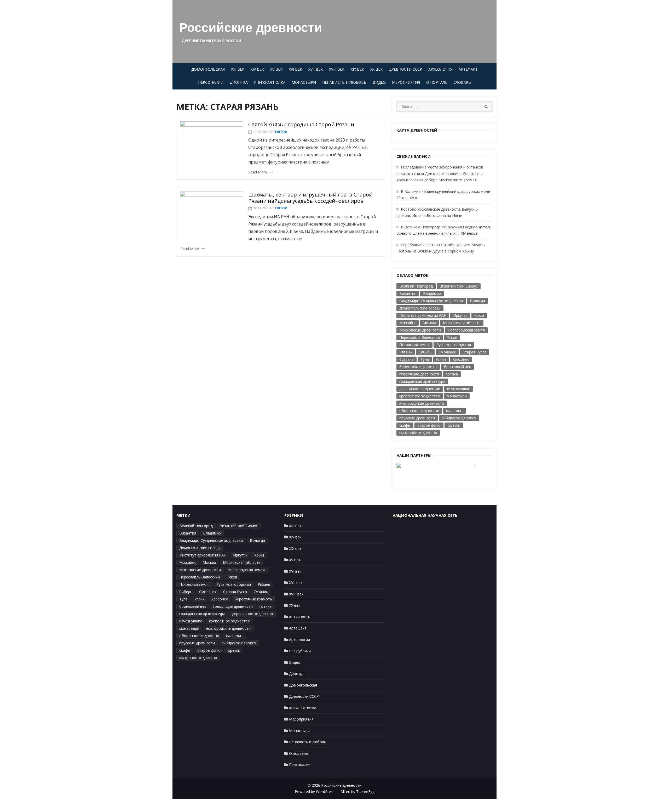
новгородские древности (421, 403)
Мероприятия (406, 82)
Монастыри (304, 82)
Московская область (462, 322)
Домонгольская (208, 69)
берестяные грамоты (418, 366)
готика (452, 374)
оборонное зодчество (419, 410)
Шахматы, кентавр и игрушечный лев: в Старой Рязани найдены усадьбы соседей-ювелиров (310, 197)
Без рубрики (300, 650)
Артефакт (468, 69)
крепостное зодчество (419, 395)
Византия (407, 293)
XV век (276, 69)
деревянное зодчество (419, 388)
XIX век (357, 69)
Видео (379, 82)
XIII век (237, 69)
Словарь (462, 82)
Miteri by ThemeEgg (357, 791)
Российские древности (250, 28)
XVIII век (336, 69)
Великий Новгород (416, 286)
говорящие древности (419, 374)
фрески (453, 425)
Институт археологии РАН (422, 315)
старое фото (429, 425)
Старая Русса (474, 352)
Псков (452, 337)
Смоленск (447, 352)
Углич (441, 359)
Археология (440, 69)
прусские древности (417, 417)
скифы (405, 425)
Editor (281, 132)
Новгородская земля (466, 330)
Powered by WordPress (314, 791)
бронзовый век (457, 366)
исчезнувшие (458, 388)
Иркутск (460, 315)
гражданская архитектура (422, 381)
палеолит (454, 410)
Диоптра (239, 82)
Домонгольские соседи (420, 308)
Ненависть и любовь (344, 82)
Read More (257, 172)
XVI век (295, 69)
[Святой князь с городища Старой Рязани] (211, 145)
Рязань (405, 352)
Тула (424, 359)
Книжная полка (269, 82)
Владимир (432, 293)
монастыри (457, 395)
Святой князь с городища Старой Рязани (301, 124)
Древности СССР (405, 69)
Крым (479, 315)
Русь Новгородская (453, 344)
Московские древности (420, 330)
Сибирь (425, 352)
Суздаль (406, 359)
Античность (299, 616)
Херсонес (461, 359)
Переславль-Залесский (419, 337)
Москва (429, 322)
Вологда (477, 300)
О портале (436, 82)
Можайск (407, 322)
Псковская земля (414, 344)
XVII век (315, 69)
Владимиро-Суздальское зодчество (431, 300)
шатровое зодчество (418, 432)
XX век (376, 69)
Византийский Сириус (459, 286)
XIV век (257, 69)
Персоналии (210, 82)
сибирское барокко (459, 417)
